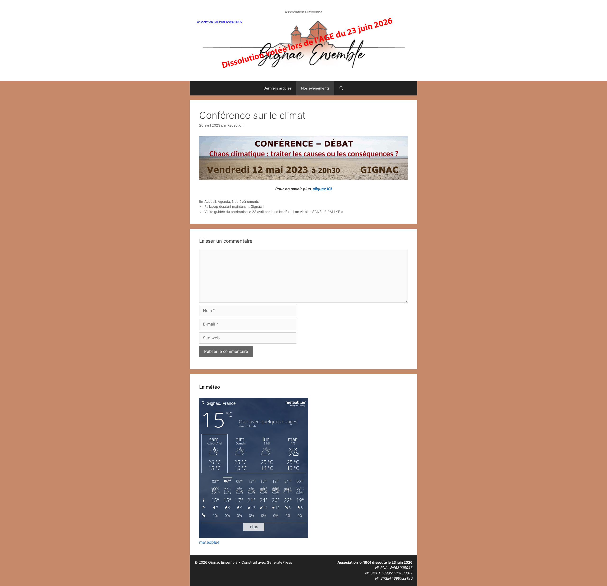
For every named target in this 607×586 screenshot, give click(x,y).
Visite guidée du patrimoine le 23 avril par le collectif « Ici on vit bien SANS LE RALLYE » (273, 212)
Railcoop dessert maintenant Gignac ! (234, 206)
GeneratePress (279, 562)
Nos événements (315, 88)
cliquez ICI (322, 188)
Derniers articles (277, 88)
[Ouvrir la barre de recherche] (341, 88)
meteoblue (209, 542)
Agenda (224, 201)
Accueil (210, 201)
